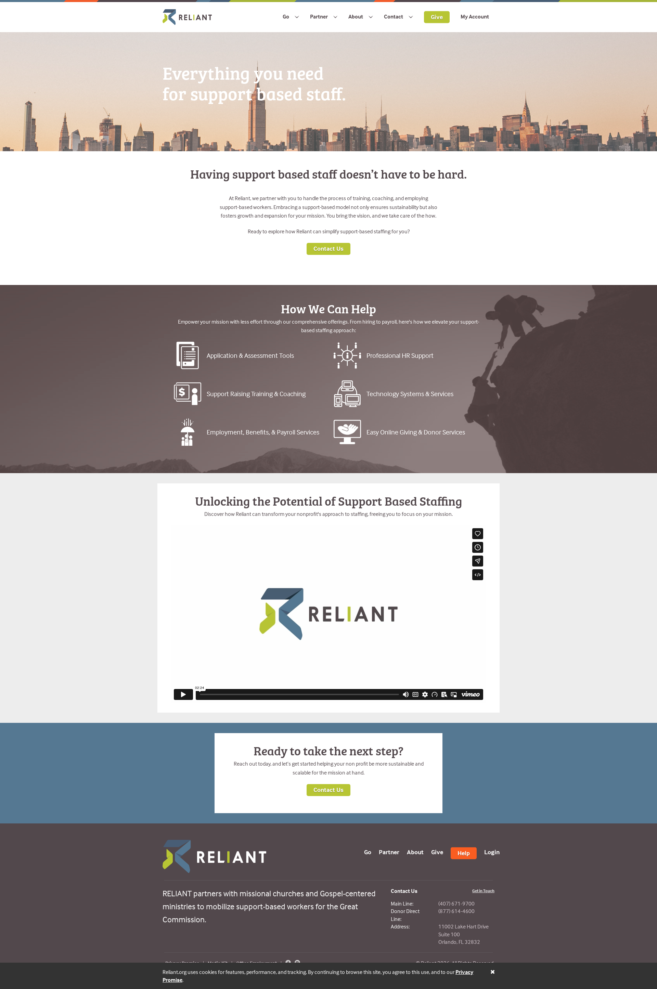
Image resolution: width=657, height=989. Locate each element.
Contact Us (328, 248)
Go (286, 16)
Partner (319, 16)
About (355, 16)
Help (464, 853)
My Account (475, 16)
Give (437, 17)
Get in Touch (483, 890)
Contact (393, 16)
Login (492, 852)
